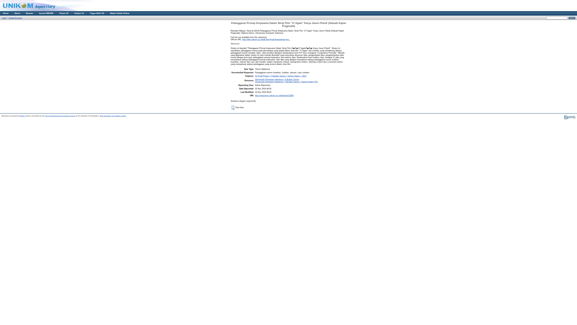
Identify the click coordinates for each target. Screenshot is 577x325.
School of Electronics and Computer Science (60, 116)
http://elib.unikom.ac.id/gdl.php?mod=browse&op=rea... (266, 39)
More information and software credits (113, 116)
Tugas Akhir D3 (97, 13)
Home (5, 13)
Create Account (15, 18)
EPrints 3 (22, 116)
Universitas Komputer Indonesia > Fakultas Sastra (277, 79)
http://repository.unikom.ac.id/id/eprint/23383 (274, 95)
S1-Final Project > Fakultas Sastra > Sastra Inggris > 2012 (280, 76)
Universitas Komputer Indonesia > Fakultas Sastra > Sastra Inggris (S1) (286, 82)
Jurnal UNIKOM (46, 13)
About (17, 13)
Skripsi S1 (79, 13)
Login (4, 18)
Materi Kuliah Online (119, 13)
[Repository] (29, 10)
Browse (29, 13)
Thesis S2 (63, 13)
